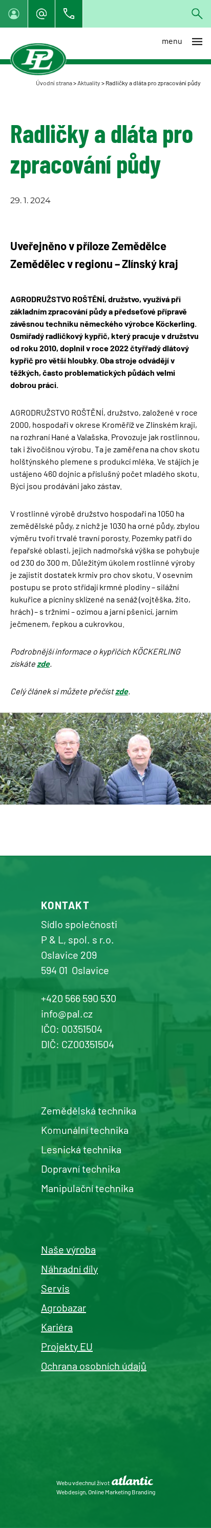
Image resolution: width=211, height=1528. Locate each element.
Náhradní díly (69, 1269)
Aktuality (88, 82)
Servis (55, 1288)
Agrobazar (63, 1307)
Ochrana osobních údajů (93, 1366)
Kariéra (57, 1327)
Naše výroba (68, 1249)
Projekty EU (67, 1346)
